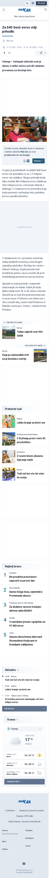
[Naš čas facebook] (24, 863)
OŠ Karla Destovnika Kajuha (27, 434)
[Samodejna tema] (27, 3)
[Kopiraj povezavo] (9, 53)
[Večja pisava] (45, 53)
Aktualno (10, 670)
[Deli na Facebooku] (4, 53)
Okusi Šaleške (14, 588)
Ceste (11, 633)
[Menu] (3, 10)
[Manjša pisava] (37, 53)
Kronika (12, 618)
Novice (19, 328)
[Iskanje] (46, 9)
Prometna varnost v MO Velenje (21, 603)
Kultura (19, 419)
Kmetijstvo (21, 452)
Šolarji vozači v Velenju (19, 696)
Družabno (12, 573)
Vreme (11, 719)
